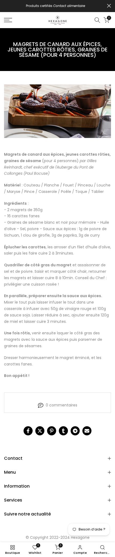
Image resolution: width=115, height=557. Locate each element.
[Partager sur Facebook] (28, 430)
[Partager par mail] (86, 430)
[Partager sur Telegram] (75, 430)
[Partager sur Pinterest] (51, 430)
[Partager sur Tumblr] (63, 430)
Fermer (109, 6)
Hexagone (80, 537)
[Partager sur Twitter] (39, 430)
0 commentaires (61, 405)
